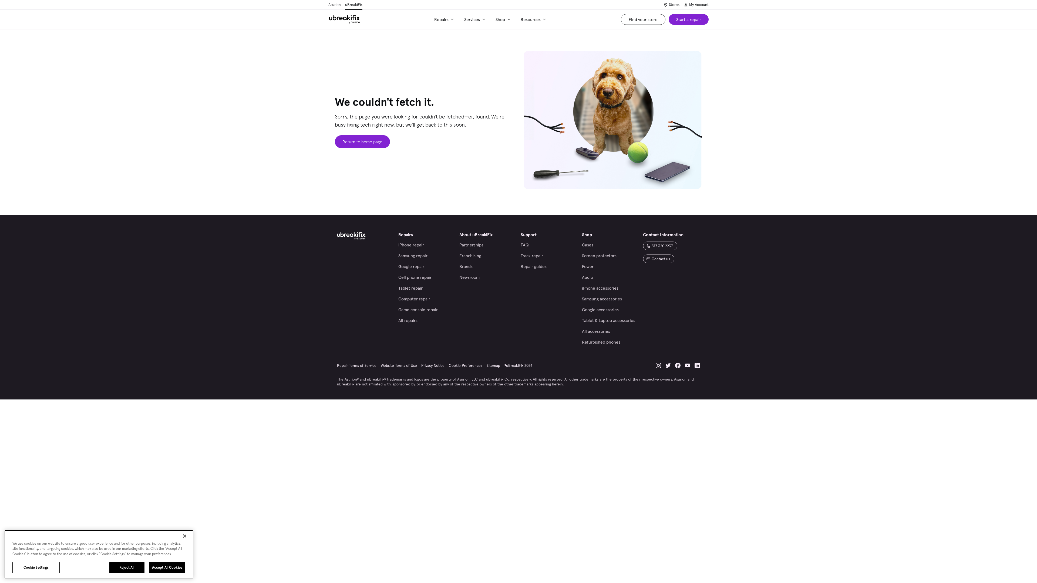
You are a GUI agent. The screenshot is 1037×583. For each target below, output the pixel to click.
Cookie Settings (36, 567)
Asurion (334, 4)
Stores (674, 4)
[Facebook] (678, 365)
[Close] (185, 536)
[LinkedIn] (697, 365)
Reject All (126, 567)
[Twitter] (668, 365)
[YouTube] (687, 365)
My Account (699, 4)
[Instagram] (658, 365)
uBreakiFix (353, 4)
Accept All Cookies (167, 567)
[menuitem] (445, 19)
